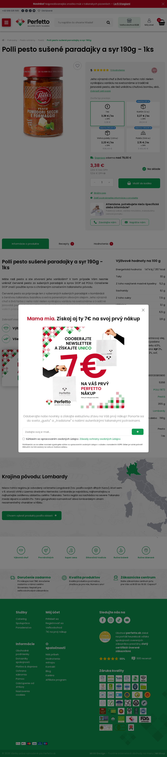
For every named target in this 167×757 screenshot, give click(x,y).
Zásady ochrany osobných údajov (100, 439)
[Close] (143, 310)
